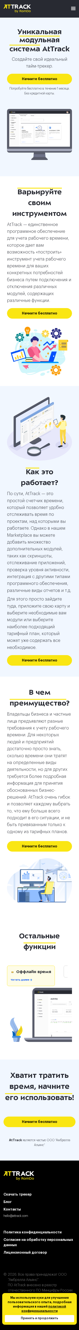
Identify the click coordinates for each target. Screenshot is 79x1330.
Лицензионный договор (25, 1252)
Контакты (12, 1209)
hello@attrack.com (16, 1216)
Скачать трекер (18, 1194)
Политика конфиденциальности (33, 1232)
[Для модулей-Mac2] (39, 134)
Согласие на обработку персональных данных (38, 1242)
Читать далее (20, 980)
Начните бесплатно (39, 79)
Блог (8, 1202)
